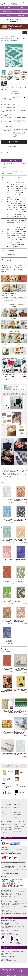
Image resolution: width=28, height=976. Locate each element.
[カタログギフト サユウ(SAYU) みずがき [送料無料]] (20, 491)
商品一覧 (21, 7)
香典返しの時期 (17, 812)
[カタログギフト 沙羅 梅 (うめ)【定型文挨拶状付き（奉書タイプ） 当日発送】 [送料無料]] (7, 702)
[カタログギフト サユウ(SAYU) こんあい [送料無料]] (20, 552)
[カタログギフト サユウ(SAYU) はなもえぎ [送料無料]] (7, 592)
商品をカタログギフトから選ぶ (6, 38)
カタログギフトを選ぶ (6, 804)
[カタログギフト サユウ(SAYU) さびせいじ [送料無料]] (7, 531)
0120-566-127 (9, 954)
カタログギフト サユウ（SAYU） (20, 38)
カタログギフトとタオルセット (7, 810)
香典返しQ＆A (21, 15)
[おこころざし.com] (9, 4)
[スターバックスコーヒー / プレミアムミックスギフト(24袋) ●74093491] (20, 702)
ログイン (20, 4)
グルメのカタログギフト (6, 812)
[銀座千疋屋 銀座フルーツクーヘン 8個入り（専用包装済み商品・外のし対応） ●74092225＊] (7, 723)
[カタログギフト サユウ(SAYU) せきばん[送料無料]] (20, 511)
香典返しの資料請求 (18, 831)
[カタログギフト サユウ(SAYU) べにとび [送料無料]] (7, 572)
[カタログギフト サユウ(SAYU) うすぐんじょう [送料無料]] (7, 632)
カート (23, 4)
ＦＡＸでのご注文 (17, 828)
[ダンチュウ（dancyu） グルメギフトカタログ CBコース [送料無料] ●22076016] (7, 681)
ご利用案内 (7, 15)
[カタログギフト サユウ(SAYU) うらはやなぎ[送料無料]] (20, 572)
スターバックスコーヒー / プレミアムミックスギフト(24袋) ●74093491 (20, 711)
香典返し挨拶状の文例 (18, 810)
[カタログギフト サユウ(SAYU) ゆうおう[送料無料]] (20, 531)
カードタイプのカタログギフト (7, 814)
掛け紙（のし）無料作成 (6, 827)
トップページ (7, 7)
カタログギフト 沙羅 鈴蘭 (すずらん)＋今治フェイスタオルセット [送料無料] (20, 669)
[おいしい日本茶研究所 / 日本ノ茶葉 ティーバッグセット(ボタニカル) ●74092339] (7, 745)
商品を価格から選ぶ (4, 40)
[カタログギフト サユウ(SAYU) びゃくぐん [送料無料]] (7, 511)
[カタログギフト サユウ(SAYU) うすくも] (7, 491)
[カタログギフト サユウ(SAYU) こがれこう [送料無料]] (7, 612)
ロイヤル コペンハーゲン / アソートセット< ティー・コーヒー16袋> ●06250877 (20, 732)
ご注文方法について (19, 821)
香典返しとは (17, 807)
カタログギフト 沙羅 (5, 807)
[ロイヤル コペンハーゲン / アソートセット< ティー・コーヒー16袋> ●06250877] (20, 723)
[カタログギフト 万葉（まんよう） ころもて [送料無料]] (20, 681)
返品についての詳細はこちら (7, 149)
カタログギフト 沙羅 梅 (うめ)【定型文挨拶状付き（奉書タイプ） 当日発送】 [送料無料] (7, 711)
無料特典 (21, 11)
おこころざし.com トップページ (7, 36)
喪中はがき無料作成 (5, 832)
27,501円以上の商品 (13, 40)
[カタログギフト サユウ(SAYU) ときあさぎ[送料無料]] (20, 612)
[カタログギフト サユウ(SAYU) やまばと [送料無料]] (20, 592)
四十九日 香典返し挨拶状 (19, 814)
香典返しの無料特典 (6, 821)
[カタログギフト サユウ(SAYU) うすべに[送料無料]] (7, 552)
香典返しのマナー (7, 11)
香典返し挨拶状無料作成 (6, 824)
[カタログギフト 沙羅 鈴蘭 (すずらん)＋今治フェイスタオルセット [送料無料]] (20, 660)
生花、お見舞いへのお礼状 (6, 829)
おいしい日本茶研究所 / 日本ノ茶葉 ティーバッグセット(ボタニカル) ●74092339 (7, 754)
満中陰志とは (17, 817)
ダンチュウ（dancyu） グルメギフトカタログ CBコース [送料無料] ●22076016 (7, 690)
